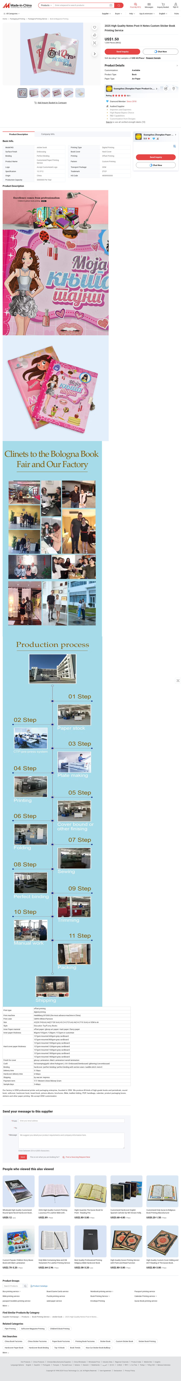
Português (46, 1365)
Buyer (117, 13)
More (5, 1352)
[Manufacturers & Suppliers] (17, 5)
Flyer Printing (10, 1328)
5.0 (145, 138)
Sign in (175, 7)
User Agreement (105, 1371)
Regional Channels (122, 1362)
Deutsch (86, 1365)
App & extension (146, 13)
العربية (104, 1365)
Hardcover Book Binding (39, 1347)
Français (56, 1365)
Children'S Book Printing (60, 1328)
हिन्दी (126, 1365)
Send (23, 1157)
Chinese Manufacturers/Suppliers (59, 1362)
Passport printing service (144, 1291)
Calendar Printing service (144, 1296)
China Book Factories (13, 1341)
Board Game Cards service (57, 1291)
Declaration (118, 1371)
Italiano (77, 1365)
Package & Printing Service (37, 19)
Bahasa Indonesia (164, 1365)
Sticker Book (105, 1341)
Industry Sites (107, 1362)
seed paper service (54, 1301)
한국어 (112, 1365)
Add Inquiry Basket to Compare (52, 102)
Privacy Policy (130, 1371)
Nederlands (95, 1365)
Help (131, 13)
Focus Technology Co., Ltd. (73, 1371)
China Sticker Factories (37, 1341)
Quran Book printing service (145, 1301)
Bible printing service (11, 1296)
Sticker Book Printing (147, 1341)
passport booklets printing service (16, 1301)
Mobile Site (148, 1362)
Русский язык (67, 1365)
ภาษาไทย (133, 1365)
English (28, 1365)
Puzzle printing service (56, 1296)
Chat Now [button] (162, 51)
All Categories (11, 13)
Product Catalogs (40, 1286)
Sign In (109, 122)
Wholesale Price (94, 1362)
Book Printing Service (99, 1296)
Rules (176, 13)
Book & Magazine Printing (59, 19)
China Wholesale (80, 1362)
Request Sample (153, 58)
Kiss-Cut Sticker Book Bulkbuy (98, 1347)
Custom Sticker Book (124, 1341)
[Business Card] (174, 146)
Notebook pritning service (100, 1291)
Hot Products (25, 1362)
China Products (38, 1362)
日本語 (119, 1365)
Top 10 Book (59, 1347)
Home (5, 19)
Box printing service (11, 1291)
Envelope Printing (97, 1301)
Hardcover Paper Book (14, 1347)
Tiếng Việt (151, 1365)
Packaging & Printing (17, 19)
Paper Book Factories (61, 1341)
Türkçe (142, 1365)
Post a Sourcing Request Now (76, 1157)
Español (37, 1365)
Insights (157, 1362)
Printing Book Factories (85, 1341)
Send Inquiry (122, 51)
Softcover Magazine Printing (33, 1328)
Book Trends (75, 1347)
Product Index (136, 1362)
